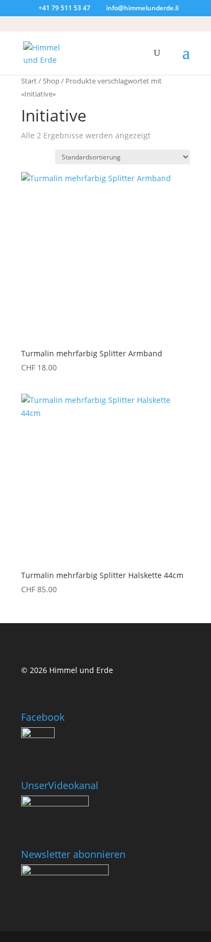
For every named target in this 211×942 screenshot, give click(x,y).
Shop (51, 81)
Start (29, 81)
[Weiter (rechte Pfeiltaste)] (192, 471)
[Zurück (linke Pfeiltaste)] (19, 471)
